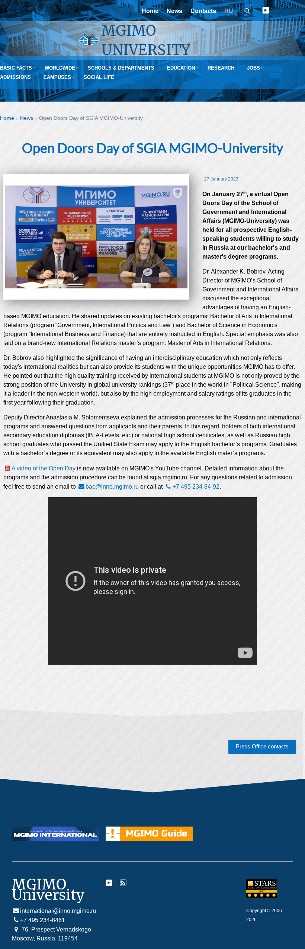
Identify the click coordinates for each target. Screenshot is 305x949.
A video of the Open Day (44, 468)
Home (150, 11)
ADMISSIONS (15, 77)
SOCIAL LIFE (99, 77)
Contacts (203, 11)
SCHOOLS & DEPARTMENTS (121, 68)
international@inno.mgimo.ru (58, 911)
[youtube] (265, 12)
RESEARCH (221, 68)
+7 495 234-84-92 (196, 486)
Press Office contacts (262, 746)
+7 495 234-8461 (42, 920)
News (174, 11)
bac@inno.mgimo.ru (112, 486)
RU (228, 11)
